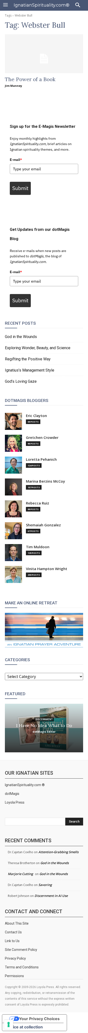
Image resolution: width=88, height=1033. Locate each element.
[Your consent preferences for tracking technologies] (8, 1024)
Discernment (44, 719)
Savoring (45, 885)
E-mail (16, 159)
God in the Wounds (21, 336)
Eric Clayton (36, 415)
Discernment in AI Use (51, 896)
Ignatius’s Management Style (29, 370)
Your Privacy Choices (39, 1018)
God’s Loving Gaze (21, 381)
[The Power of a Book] (44, 53)
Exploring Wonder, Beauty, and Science (37, 348)
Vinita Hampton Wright (46, 568)
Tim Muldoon (37, 547)
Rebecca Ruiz (37, 503)
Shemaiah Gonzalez (43, 525)
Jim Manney (13, 85)
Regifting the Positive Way (28, 359)
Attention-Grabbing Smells (58, 852)
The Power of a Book (30, 79)
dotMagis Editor (44, 731)
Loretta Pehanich (41, 459)
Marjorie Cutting (20, 874)
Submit (20, 188)
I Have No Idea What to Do (44, 725)
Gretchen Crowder (42, 437)
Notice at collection (24, 1026)
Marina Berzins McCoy (45, 481)
